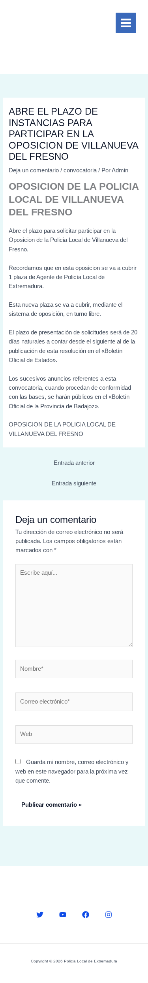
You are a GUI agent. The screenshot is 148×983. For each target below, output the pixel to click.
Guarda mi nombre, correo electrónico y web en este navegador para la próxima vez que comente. (72, 771)
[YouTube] (62, 914)
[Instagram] (108, 914)
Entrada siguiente (74, 483)
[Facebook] (85, 914)
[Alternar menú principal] (126, 23)
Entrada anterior (74, 463)
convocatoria (80, 170)
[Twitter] (39, 914)
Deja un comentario (34, 170)
